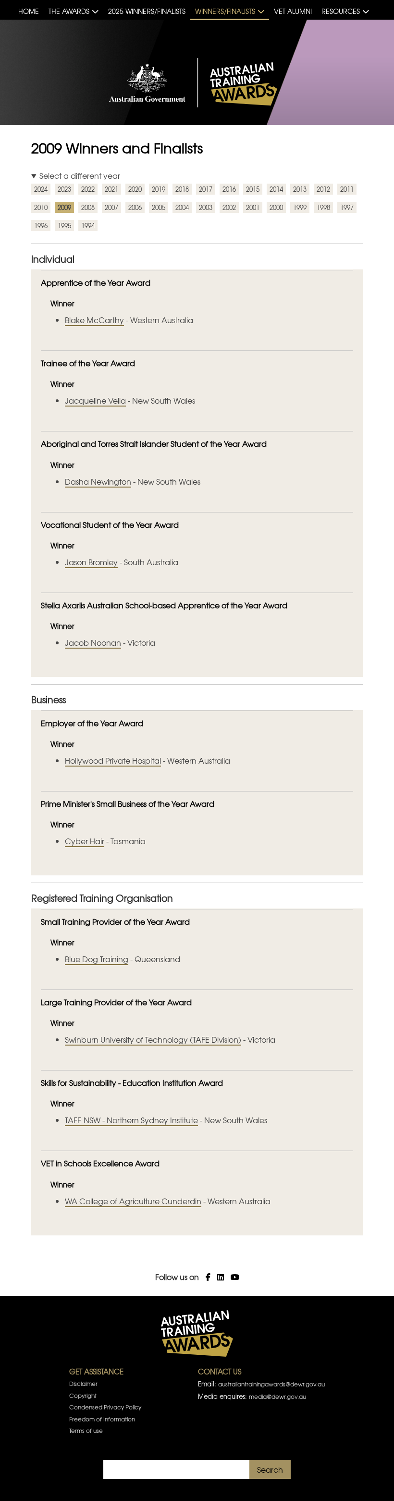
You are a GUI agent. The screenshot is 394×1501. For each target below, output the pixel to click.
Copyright (83, 1395)
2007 (111, 207)
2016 (229, 189)
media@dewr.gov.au (277, 1396)
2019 (158, 189)
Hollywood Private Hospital (113, 760)
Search (270, 1469)
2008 (88, 207)
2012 (323, 189)
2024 (41, 189)
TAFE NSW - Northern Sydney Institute (131, 1120)
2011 (347, 189)
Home (28, 11)
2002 (229, 207)
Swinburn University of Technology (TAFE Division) (153, 1039)
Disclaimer (83, 1383)
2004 (182, 207)
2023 (64, 189)
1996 (41, 225)
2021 (111, 189)
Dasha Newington (98, 481)
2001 (252, 207)
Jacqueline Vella (95, 400)
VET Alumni (293, 11)
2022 (88, 189)
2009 (64, 207)
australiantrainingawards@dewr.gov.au (271, 1384)
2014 (276, 189)
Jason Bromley (91, 562)
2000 (276, 207)
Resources (340, 11)
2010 (41, 207)
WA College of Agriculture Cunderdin (133, 1201)
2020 (135, 189)
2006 (135, 207)
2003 (205, 207)
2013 (300, 189)
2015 (252, 189)
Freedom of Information (102, 1419)
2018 (182, 189)
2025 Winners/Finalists (146, 11)
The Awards (69, 11)
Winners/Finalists (225, 11)
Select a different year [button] (79, 175)
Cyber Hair (84, 841)
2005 (158, 207)
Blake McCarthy (94, 320)
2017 (205, 189)
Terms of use (86, 1430)
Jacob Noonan (93, 642)
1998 (323, 207)
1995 (64, 225)
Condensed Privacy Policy (105, 1407)
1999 (300, 207)
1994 (88, 225)
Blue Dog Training (96, 959)
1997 (347, 207)
